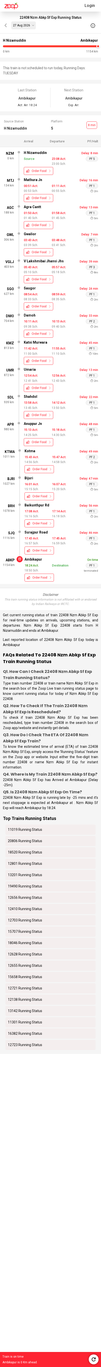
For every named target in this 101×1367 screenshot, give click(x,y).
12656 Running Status (25, 898)
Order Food (39, 171)
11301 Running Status (25, 1022)
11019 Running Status (25, 830)
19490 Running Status (25, 886)
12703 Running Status (25, 920)
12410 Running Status (25, 909)
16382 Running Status (25, 1033)
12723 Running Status (25, 1045)
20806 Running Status (25, 841)
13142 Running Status (25, 1011)
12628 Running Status (25, 954)
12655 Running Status (25, 965)
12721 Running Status (25, 988)
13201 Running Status (25, 875)
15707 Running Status (25, 932)
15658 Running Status (25, 977)
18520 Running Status (25, 852)
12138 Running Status (25, 999)
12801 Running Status (25, 864)
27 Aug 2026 (21, 25)
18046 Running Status (25, 943)
